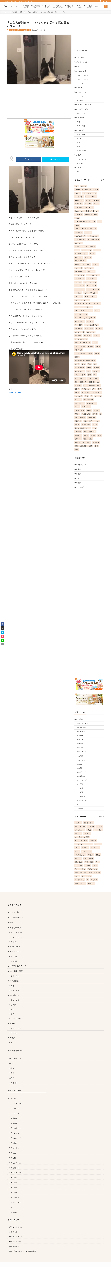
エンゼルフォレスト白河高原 (85, 247)
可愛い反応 (89, 862)
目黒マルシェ (94, 421)
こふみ (92, 254)
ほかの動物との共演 (82, 837)
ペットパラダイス (81, 314)
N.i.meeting (79, 211)
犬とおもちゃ (82, 744)
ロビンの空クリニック (82, 343)
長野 (96, 446)
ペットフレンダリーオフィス (85, 318)
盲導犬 (77, 425)
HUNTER (88, 204)
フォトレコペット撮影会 (83, 307)
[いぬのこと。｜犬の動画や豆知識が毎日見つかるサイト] (10, 6)
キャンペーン (86, 250)
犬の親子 (80, 792)
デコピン (91, 271)
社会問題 (80, 100)
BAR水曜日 (79, 197)
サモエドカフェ (80, 261)
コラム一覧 (80, 57)
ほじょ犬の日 (79, 332)
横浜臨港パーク (94, 385)
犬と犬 (79, 764)
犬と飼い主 (27, 30)
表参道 (85, 435)
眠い (76, 883)
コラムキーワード (82, 180)
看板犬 (94, 425)
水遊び (77, 876)
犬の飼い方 (80, 130)
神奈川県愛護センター (82, 428)
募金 (83, 364)
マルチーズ (91, 332)
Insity (96, 204)
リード (96, 336)
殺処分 (77, 389)
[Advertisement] (39, 100)
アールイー (78, 232)
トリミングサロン (89, 282)
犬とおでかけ (88, 400)
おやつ (77, 250)
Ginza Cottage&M (92, 200)
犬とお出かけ (81, 71)
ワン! (95, 343)
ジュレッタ (78, 268)
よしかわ (78, 336)
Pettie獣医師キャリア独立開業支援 (22, 1251)
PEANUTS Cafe (91, 214)
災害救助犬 (78, 396)
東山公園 (78, 385)
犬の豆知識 (80, 118)
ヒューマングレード (82, 300)
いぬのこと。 (93, 236)
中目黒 (98, 346)
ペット (97, 311)
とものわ (78, 282)
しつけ (79, 138)
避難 (90, 439)
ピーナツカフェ (90, 296)
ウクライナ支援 (93, 239)
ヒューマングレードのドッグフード (87, 303)
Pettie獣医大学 (15, 1241)
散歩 (78, 142)
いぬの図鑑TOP (15, 1058)
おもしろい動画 (80, 826)
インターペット (80, 239)
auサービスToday (89, 193)
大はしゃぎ (78, 865)
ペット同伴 (78, 325)
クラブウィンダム (81, 254)
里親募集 (96, 442)
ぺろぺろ (86, 833)
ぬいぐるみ (98, 830)
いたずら (78, 823)
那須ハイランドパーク (82, 442)
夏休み (89, 368)
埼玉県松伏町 (79, 368)
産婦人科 (78, 421)
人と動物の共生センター (83, 353)
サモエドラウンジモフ (82, 264)
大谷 (88, 371)
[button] (2, 624)
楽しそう (83, 873)
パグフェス (78, 296)
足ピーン (78, 439)
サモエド (88, 257)
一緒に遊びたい (80, 855)
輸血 (85, 439)
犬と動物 (80, 756)
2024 (76, 186)
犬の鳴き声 (81, 796)
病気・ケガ (81, 113)
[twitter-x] (97, 1)
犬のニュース (81, 92)
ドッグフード (82, 159)
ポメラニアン (86, 851)
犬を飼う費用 (79, 410)
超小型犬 (79, 469)
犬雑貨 (78, 167)
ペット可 (90, 321)
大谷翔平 (95, 371)
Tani (99, 222)
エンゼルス (78, 243)
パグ (85, 293)
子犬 (76, 869)
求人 (94, 389)
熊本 (86, 396)
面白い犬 (80, 808)
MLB (91, 207)
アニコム (88, 232)
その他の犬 (80, 487)
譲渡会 (93, 435)
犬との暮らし (81, 87)
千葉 (89, 364)
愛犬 (95, 375)
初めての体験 (88, 858)
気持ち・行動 (82, 151)
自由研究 (78, 435)
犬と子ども (81, 760)
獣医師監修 (92, 417)
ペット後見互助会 (91, 325)
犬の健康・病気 (82, 109)
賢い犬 (79, 804)
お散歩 (89, 830)
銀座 (76, 446)
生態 (78, 122)
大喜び (87, 865)
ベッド (77, 851)
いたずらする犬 (82, 723)
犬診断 (96, 410)
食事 (78, 146)
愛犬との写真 (93, 378)
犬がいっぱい (86, 876)
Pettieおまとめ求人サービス (85, 222)
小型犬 (82, 375)
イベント (80, 96)
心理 (89, 375)
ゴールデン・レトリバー (83, 844)
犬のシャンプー (82, 780)
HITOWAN (78, 204)
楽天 (85, 385)
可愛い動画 (78, 862)
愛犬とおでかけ (80, 378)
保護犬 (78, 66)
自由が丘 (92, 432)
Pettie (77, 218)
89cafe (83, 186)
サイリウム (78, 257)
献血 (76, 417)
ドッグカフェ (79, 279)
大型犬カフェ (79, 371)
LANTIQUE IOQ (81, 207)
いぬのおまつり (80, 236)
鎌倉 (90, 446)
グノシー (97, 250)
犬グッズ (78, 400)
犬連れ (77, 414)
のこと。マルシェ (93, 289)
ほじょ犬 (99, 328)
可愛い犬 (19, 30)
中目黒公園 (78, 350)
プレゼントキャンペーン (83, 311)
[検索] (106, 1)
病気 (85, 421)
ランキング (87, 336)
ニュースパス (91, 286)
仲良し (98, 855)
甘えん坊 (94, 880)
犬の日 (77, 407)
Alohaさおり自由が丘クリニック (86, 190)
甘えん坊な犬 (82, 800)
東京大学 (83, 382)
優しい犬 (78, 858)
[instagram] (100, 1)
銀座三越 (83, 446)
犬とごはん (81, 748)
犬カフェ (80, 83)
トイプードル (79, 275)
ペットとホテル (82, 79)
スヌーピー (89, 268)
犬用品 (78, 155)
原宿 (95, 364)
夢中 (97, 862)
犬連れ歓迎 (86, 414)
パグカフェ (93, 293)
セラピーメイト (80, 271)
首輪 (76, 449)
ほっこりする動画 (81, 840)
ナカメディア (79, 286)
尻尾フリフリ (92, 869)
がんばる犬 (81, 731)
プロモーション (82, 62)
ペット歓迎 (78, 328)
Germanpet (79, 200)
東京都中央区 (94, 382)
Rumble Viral (15, 392)
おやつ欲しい (79, 830)
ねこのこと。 (79, 289)
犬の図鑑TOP (81, 465)
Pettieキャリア (15, 1246)
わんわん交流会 (80, 346)
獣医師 (82, 417)
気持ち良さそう (94, 873)
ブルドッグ (95, 848)
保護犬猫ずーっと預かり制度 (85, 360)
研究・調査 (81, 126)
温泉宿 (77, 392)
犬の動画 (12, 30)
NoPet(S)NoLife (92, 211)
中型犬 (78, 478)
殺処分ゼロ (86, 389)
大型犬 (96, 368)
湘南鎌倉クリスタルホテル (91, 392)
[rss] (103, 1)
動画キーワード (81, 816)
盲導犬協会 (86, 425)
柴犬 (76, 873)
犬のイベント (91, 403)
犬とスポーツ (82, 752)
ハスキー (85, 848)
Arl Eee (77, 193)
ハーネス (78, 293)
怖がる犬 (80, 740)
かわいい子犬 (82, 727)
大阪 (76, 375)
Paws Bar (78, 214)
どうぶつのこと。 (93, 275)
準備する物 (81, 134)
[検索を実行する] (106, 6)
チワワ (77, 848)
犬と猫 (79, 768)
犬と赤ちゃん (82, 772)
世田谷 (90, 346)
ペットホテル (79, 321)
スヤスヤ (98, 844)
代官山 (97, 353)
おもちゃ (80, 163)
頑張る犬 (91, 883)
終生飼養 (78, 432)
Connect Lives (91, 197)
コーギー (93, 840)
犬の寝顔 (80, 784)
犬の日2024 (86, 407)
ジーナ (95, 264)
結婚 (85, 432)
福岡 (94, 428)
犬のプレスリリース (83, 104)
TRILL (77, 225)
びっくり (78, 833)
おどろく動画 (88, 823)
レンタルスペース (81, 339)
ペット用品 (89, 328)
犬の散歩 (80, 788)
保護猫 (77, 364)
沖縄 (99, 389)
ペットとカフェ (82, 75)
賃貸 (99, 435)
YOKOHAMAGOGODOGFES (85, 229)
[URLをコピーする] (2, 644)
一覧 (100, 180)
